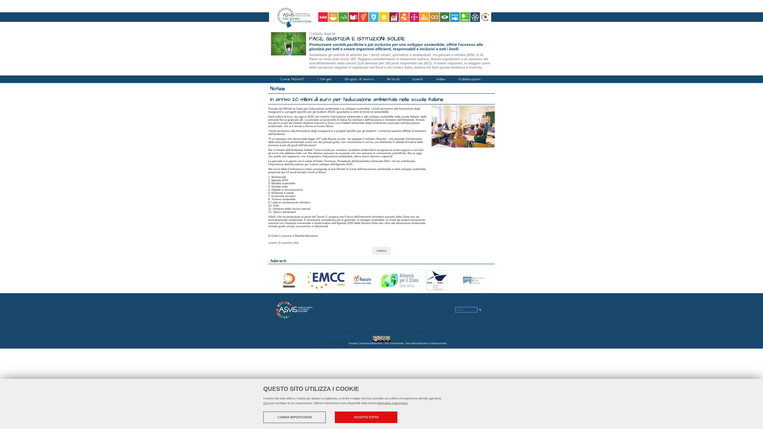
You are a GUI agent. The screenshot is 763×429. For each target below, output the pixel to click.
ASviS (317, 34)
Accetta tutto (366, 417)
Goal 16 (329, 34)
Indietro (381, 250)
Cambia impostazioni (295, 417)
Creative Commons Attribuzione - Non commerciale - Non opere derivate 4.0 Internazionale (398, 343)
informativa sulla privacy (392, 403)
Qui (265, 403)
